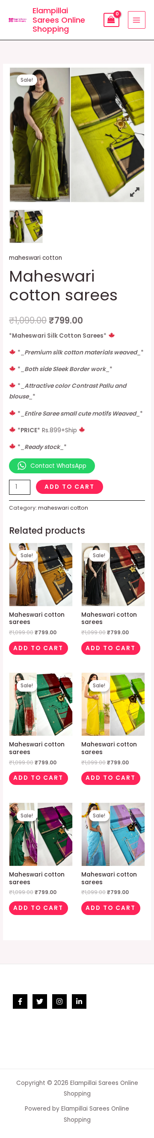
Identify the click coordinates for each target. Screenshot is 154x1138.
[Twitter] (40, 1001)
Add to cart (69, 487)
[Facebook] (20, 1001)
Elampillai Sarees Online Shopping (59, 20)
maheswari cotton (35, 258)
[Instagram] (59, 1001)
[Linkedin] (79, 1001)
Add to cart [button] (38, 648)
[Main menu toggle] (136, 20)
